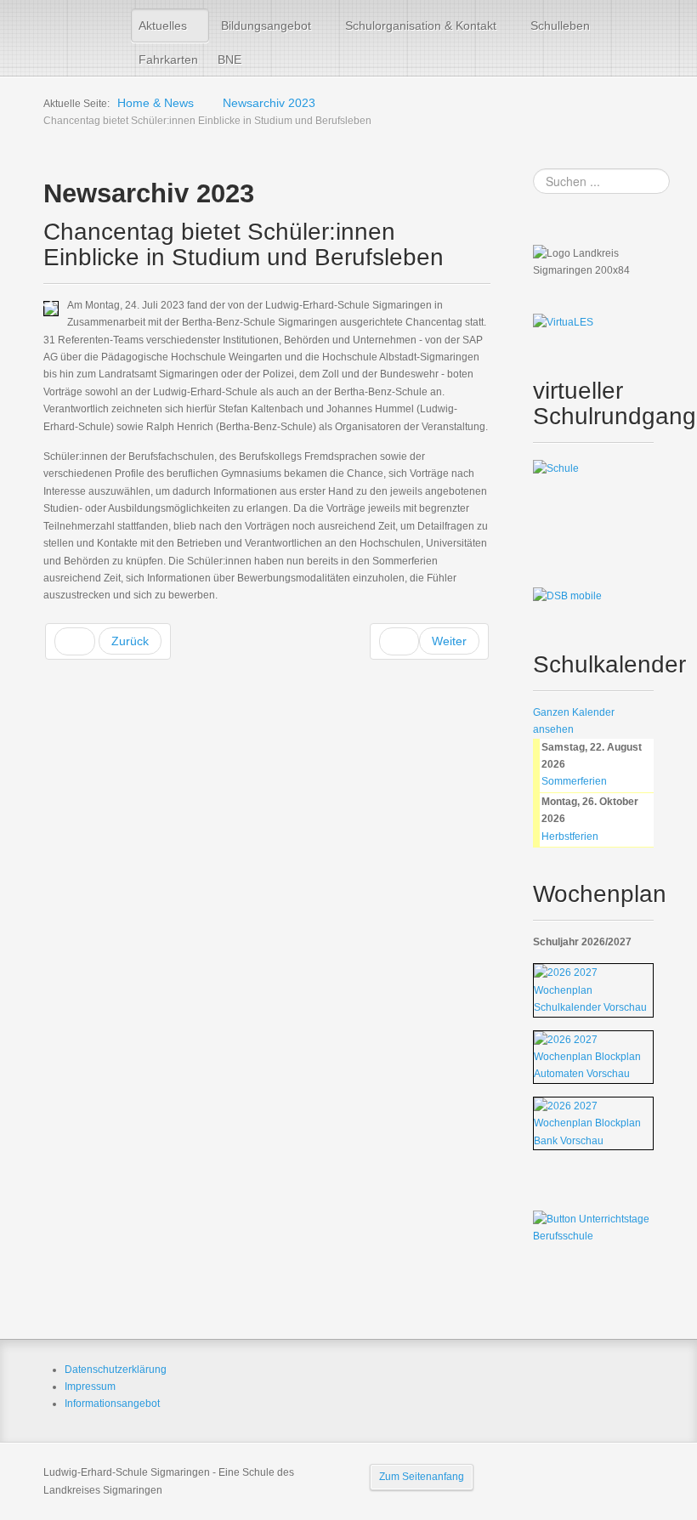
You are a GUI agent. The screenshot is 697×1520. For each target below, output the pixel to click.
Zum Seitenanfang (421, 1477)
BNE (229, 59)
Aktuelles (163, 25)
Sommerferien (574, 781)
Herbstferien (569, 836)
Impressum (90, 1386)
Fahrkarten (168, 59)
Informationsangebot (112, 1403)
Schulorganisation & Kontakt (420, 25)
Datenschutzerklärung (116, 1369)
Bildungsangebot (266, 25)
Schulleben (560, 25)
